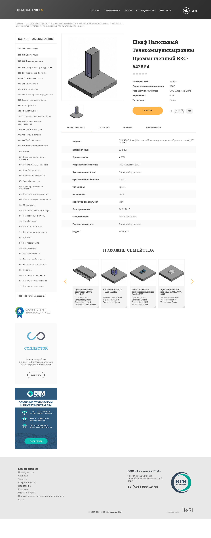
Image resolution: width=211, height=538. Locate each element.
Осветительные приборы (32, 100)
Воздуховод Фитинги (32, 73)
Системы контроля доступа (35, 210)
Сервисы (23, 475)
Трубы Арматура (30, 129)
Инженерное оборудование (35, 94)
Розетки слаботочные (32, 259)
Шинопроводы (27, 105)
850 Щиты (116, 23)
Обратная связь (27, 492)
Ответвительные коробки (33, 164)
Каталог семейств (28, 468)
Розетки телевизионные (33, 264)
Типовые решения (32, 296)
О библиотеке (112, 10)
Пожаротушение (28, 110)
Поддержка (24, 485)
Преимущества (26, 472)
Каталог (95, 10)
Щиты (24, 151)
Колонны (25, 270)
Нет (121, 201)
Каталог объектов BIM (37, 23)
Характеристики (76, 127)
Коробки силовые (30, 170)
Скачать (147, 110)
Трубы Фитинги (29, 140)
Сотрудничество (146, 10)
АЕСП (122, 157)
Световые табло (29, 243)
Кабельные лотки (30, 78)
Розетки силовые (29, 253)
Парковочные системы (32, 215)
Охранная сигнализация (33, 232)
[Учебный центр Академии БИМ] (36, 446)
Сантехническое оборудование (29, 122)
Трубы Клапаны (29, 134)
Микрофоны (27, 205)
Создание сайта (173, 512)
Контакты (165, 10)
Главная (19, 23)
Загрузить (36, 375)
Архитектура (28, 48)
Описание (104, 127)
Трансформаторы (29, 181)
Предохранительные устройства (31, 187)
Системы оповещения (32, 275)
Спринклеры (28, 89)
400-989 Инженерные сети (63, 23)
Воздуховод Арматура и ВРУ (36, 67)
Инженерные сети (31, 61)
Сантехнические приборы (34, 116)
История (128, 127)
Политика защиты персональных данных (41, 496)
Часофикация (27, 221)
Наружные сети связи (32, 286)
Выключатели (28, 248)
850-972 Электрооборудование (94, 23)
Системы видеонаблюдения (35, 199)
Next (120, 111)
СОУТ (21, 499)
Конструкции (28, 55)
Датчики (25, 237)
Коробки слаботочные (32, 175)
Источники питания (31, 226)
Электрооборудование (33, 145)
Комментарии (153, 127)
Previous (66, 111)
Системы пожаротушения (34, 194)
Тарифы (128, 10)
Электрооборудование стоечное (32, 158)
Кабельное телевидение (33, 280)
